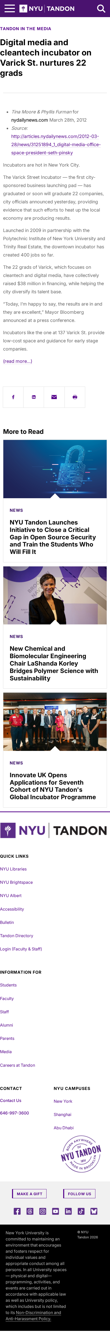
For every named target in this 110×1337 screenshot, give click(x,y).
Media (6, 1051)
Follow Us (79, 1194)
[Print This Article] (74, 397)
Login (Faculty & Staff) (21, 948)
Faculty (7, 998)
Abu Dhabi (64, 1127)
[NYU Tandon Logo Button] (53, 830)
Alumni (6, 1025)
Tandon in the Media (25, 28)
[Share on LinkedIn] (33, 397)
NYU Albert (10, 895)
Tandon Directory (16, 935)
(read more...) (17, 361)
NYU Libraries (13, 868)
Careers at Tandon (17, 1065)
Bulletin (7, 922)
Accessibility (12, 909)
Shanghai (62, 1114)
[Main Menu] (10, 8)
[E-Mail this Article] (54, 397)
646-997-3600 (14, 1112)
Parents (7, 1038)
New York (63, 1101)
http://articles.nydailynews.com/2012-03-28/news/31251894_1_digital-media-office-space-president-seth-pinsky (56, 144)
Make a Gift (29, 1194)
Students (8, 984)
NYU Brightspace (16, 882)
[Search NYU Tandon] (101, 9)
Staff (4, 1011)
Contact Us (10, 1100)
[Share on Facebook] (13, 397)
